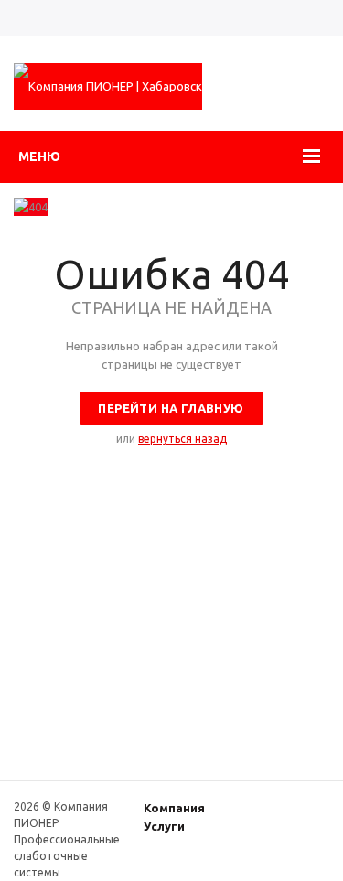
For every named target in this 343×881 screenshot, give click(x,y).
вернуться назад (182, 439)
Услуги (164, 826)
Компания (174, 807)
